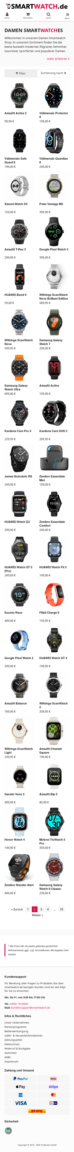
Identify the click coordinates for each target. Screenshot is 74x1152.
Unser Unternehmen (16, 1022)
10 (61, 909)
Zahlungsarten (13, 1040)
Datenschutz (12, 1044)
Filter (22, 73)
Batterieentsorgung (16, 1031)
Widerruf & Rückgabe (17, 1048)
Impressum (11, 1061)
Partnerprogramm (15, 1027)
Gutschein (10, 1053)
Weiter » (37, 915)
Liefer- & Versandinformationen (23, 1035)
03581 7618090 (19, 1004)
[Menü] (67, 13)
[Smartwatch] (37, 6)
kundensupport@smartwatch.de (30, 1007)
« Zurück (17, 909)
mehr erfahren (57, 59)
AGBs (7, 1057)
